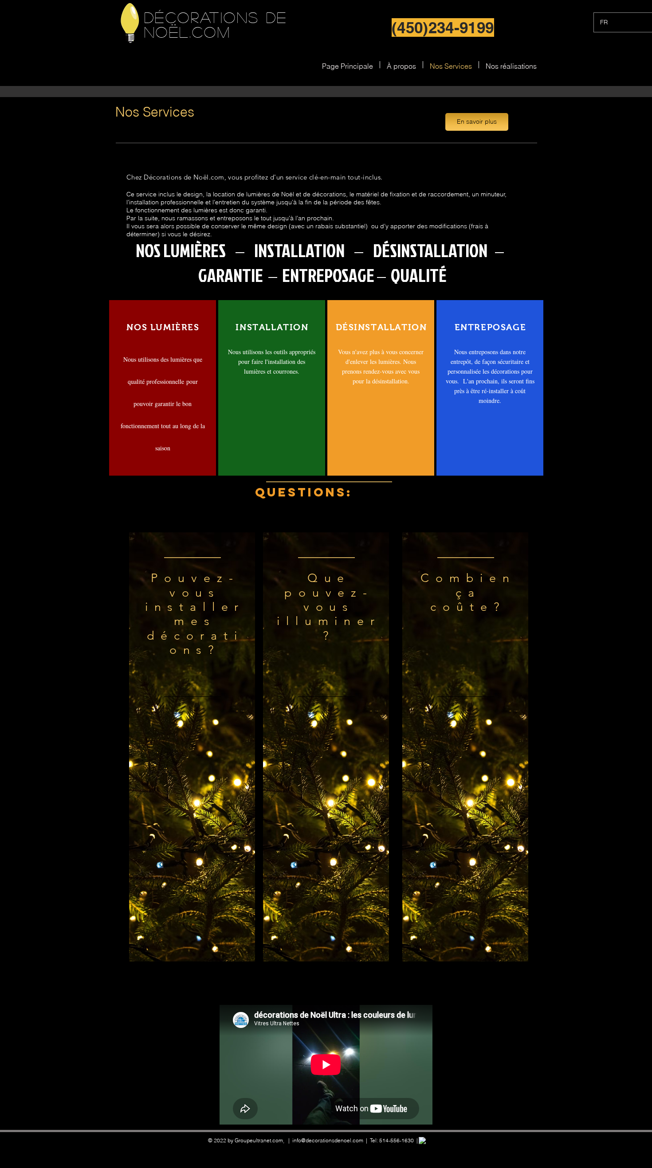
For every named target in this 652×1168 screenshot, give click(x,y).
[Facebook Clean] (422, 1140)
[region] (192, 746)
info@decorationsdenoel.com (327, 1140)
